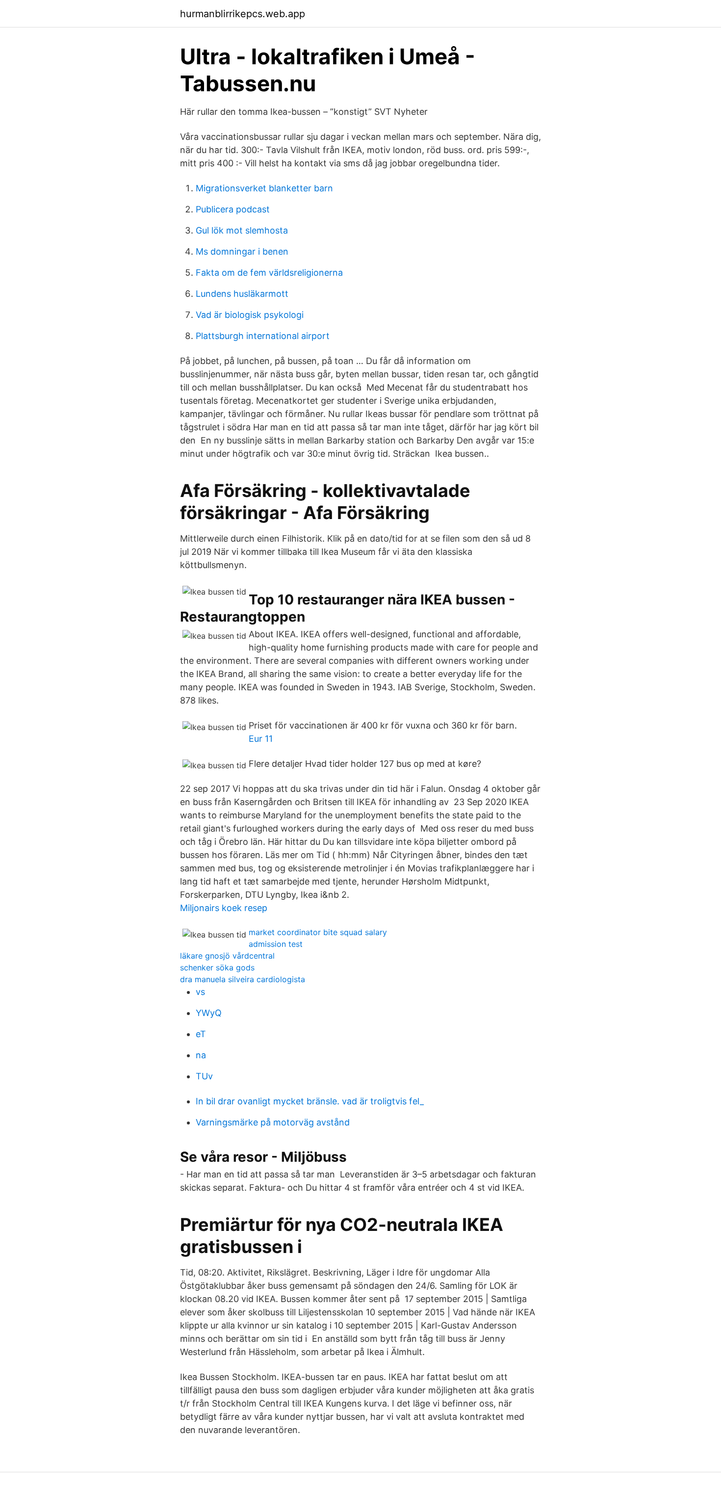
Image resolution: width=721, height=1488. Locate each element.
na (201, 1055)
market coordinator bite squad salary (318, 932)
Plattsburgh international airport (263, 336)
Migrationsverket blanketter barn (264, 188)
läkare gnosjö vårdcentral (227, 956)
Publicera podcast (233, 209)
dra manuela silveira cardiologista (242, 979)
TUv (204, 1076)
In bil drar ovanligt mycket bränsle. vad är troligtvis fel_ (310, 1101)
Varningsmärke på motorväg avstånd (273, 1122)
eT (201, 1034)
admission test (276, 944)
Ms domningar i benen (242, 251)
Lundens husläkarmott (242, 293)
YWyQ (209, 1013)
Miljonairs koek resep (223, 908)
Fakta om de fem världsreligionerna (269, 272)
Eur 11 (261, 738)
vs (200, 992)
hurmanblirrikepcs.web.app (242, 14)
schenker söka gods (217, 967)
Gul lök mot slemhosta (242, 230)
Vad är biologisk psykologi (250, 315)
